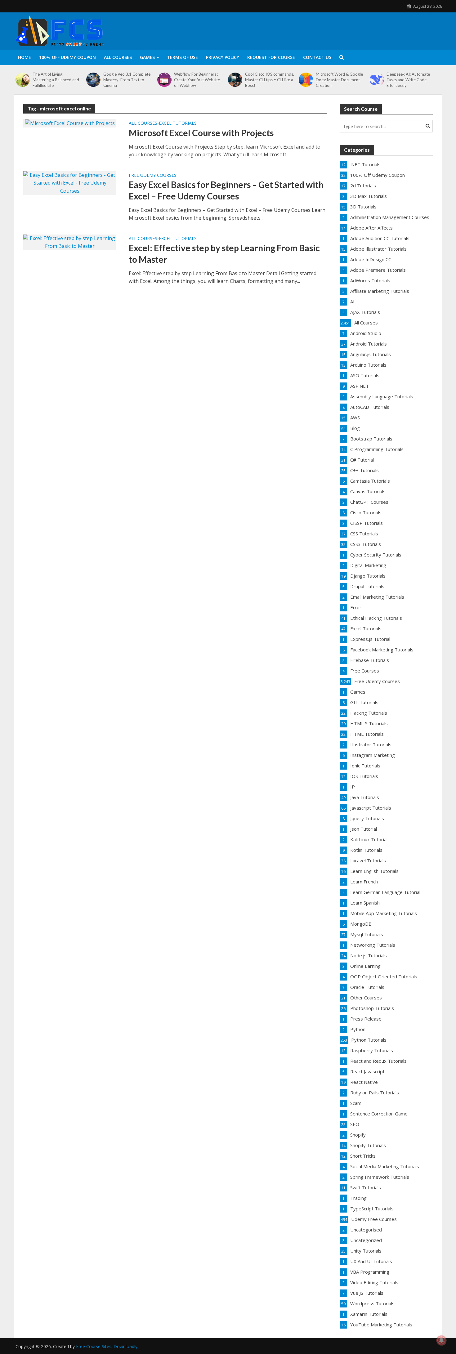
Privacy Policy (222, 57)
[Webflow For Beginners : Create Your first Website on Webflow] (164, 80)
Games (147, 57)
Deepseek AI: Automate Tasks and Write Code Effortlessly (408, 80)
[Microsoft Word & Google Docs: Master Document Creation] (306, 80)
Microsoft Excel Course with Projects (201, 132)
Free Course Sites (93, 1346)
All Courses (118, 57)
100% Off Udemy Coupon (67, 57)
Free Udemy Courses (153, 175)
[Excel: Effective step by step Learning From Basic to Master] (69, 242)
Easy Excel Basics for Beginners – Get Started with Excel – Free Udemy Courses (226, 190)
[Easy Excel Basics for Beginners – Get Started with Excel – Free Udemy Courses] (69, 182)
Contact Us (317, 57)
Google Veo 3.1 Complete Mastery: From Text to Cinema (126, 80)
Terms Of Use (182, 57)
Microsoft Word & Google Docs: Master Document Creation (339, 80)
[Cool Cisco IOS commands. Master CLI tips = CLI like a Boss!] (235, 80)
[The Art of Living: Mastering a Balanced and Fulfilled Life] (22, 80)
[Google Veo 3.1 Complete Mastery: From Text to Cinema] (93, 80)
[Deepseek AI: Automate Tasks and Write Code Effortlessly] (377, 80)
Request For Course (271, 57)
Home (24, 57)
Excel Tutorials (178, 123)
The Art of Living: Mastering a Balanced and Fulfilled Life (56, 80)
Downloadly (125, 1346)
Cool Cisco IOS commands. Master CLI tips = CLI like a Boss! (269, 80)
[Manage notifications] (441, 1340)
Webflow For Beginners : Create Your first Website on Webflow (197, 80)
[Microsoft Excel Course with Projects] (70, 122)
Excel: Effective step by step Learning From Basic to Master (224, 253)
